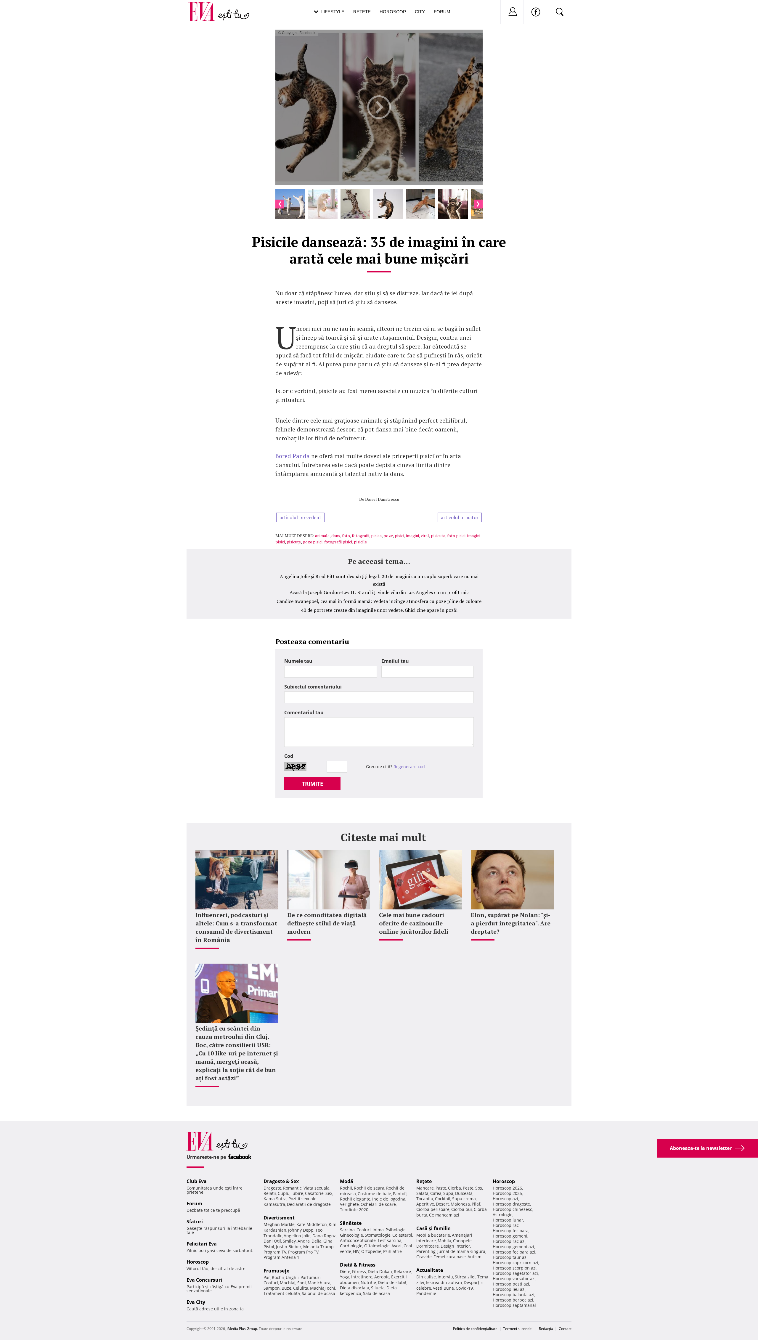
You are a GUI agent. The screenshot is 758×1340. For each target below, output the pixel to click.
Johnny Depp (301, 1230)
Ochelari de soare (378, 1204)
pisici (399, 535)
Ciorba (454, 1188)
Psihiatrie (392, 1251)
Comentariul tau (304, 712)
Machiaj (288, 1283)
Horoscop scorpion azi (515, 1268)
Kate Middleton (311, 1224)
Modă (346, 1181)
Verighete (349, 1204)
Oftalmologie (377, 1245)
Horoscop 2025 (507, 1193)
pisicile (360, 542)
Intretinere (361, 1277)
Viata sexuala (316, 1188)
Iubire (297, 1193)
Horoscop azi (505, 1198)
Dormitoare (427, 1246)
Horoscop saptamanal (514, 1305)
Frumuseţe (276, 1270)
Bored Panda (292, 456)
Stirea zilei (465, 1277)
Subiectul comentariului (313, 686)
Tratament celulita (282, 1293)
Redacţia (546, 1328)
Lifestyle (332, 11)
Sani (301, 1283)
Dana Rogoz (324, 1235)
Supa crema (464, 1198)
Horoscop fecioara (511, 1230)
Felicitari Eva (202, 1243)
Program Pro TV (303, 1252)
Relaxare (402, 1271)
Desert (442, 1204)
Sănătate (351, 1223)
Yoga (344, 1277)
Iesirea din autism (444, 1282)
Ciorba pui (461, 1209)
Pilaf (476, 1204)
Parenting (426, 1251)
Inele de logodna (388, 1199)
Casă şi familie (433, 1228)
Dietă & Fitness (357, 1265)
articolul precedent (300, 517)
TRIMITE (312, 783)
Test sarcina (390, 1240)
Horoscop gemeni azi (513, 1246)
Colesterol (402, 1235)
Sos (478, 1188)
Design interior (455, 1246)
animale (322, 535)
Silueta (378, 1288)
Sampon (272, 1288)
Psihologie (396, 1230)
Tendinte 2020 (354, 1209)
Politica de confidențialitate (475, 1328)
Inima (378, 1230)
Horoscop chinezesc (512, 1209)
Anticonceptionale (358, 1240)
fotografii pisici (338, 542)
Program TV (275, 1252)
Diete (345, 1271)
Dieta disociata (354, 1288)
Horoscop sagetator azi (515, 1273)
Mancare (425, 1188)
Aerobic (381, 1277)
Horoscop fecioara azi (514, 1252)
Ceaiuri (363, 1230)
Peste (468, 1188)
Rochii (278, 1277)
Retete (362, 11)
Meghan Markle (279, 1224)
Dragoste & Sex (281, 1181)
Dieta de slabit (392, 1282)
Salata (422, 1193)
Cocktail (442, 1198)
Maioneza (460, 1204)
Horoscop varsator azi (514, 1278)
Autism (474, 1256)
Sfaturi (195, 1221)
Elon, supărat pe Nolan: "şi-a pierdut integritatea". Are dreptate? (510, 923)
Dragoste (272, 1188)
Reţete (424, 1181)
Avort (396, 1245)
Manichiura (319, 1283)
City (420, 11)
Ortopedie (371, 1251)
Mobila (444, 1240)
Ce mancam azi (444, 1215)
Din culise (426, 1277)
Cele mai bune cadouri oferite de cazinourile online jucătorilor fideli (413, 923)
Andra (304, 1241)
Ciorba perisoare (432, 1209)
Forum (442, 11)
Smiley (289, 1241)
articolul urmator (459, 517)
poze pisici (312, 542)
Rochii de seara (369, 1188)
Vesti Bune (443, 1288)
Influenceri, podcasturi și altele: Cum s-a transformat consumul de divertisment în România (236, 927)
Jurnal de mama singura (461, 1251)
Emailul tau (395, 661)
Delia (316, 1241)
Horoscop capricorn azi (515, 1262)
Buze (286, 1288)
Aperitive (425, 1204)
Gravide (424, 1256)
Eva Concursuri (204, 1280)
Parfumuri (311, 1277)
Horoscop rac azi (509, 1241)
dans (335, 535)
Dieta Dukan (380, 1271)
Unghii (292, 1277)
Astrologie (503, 1214)
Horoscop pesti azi (511, 1284)
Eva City (196, 1302)
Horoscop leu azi (509, 1289)
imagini (412, 535)
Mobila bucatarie (433, 1235)
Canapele (462, 1240)
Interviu (445, 1277)
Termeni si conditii (518, 1328)
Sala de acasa (376, 1293)
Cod (288, 756)
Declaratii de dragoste (309, 1204)
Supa (448, 1193)
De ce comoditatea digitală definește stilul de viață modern (327, 923)
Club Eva (197, 1181)
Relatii (270, 1193)
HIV (356, 1251)
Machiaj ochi (322, 1288)
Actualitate (429, 1270)
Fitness (359, 1271)
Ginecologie (351, 1235)
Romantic (292, 1188)
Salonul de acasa (318, 1293)
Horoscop (393, 11)
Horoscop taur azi (510, 1257)
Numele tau (298, 661)
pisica (376, 535)
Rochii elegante (355, 1199)
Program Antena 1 (281, 1257)
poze (388, 535)
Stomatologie (378, 1235)
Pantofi (400, 1193)
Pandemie (426, 1293)
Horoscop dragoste (511, 1204)
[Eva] (205, 7)
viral (425, 535)
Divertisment (279, 1217)
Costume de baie (374, 1193)
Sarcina (347, 1230)
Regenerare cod (409, 766)
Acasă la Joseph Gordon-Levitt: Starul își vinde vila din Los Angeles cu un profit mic (379, 592)
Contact (565, 1328)
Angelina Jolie (297, 1235)
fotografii (360, 535)
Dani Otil (272, 1241)
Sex (328, 1193)
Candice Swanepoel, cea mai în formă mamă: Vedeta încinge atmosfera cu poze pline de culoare (379, 601)
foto (346, 535)
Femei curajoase (449, 1256)
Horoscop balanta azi (513, 1294)
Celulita (300, 1288)
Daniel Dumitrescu (382, 499)
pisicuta (438, 535)
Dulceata (464, 1193)
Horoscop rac (506, 1225)
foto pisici (456, 535)
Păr (267, 1277)
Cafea (435, 1193)
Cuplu (284, 1193)
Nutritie (368, 1282)
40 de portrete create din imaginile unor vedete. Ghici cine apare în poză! (379, 610)
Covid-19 (464, 1288)
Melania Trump (318, 1246)
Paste (441, 1188)
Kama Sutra (275, 1198)
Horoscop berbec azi (513, 1300)
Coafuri (271, 1283)
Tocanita (424, 1198)
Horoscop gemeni (510, 1236)
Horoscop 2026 (507, 1188)
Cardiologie (351, 1245)
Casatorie (314, 1193)
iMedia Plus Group (242, 1328)
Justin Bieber (288, 1246)
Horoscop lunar (508, 1220)
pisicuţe (294, 542)
